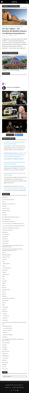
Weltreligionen (19, 26)
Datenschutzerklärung (18, 387)
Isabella (6, 173)
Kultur (12, 26)
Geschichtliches (6, 26)
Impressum (8, 387)
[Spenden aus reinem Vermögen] (14, 62)
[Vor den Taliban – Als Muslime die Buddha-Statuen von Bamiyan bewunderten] (14, 17)
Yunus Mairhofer (8, 142)
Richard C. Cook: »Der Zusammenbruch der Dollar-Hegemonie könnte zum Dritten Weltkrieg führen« (15, 154)
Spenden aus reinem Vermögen (11, 70)
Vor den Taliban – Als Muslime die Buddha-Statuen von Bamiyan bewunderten (14, 30)
